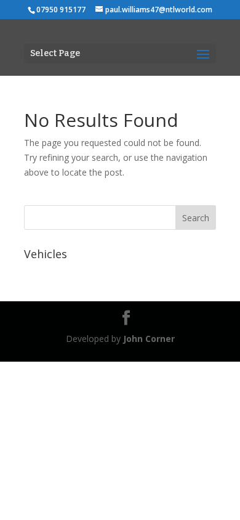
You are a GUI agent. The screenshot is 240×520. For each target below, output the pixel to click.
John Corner (149, 338)
